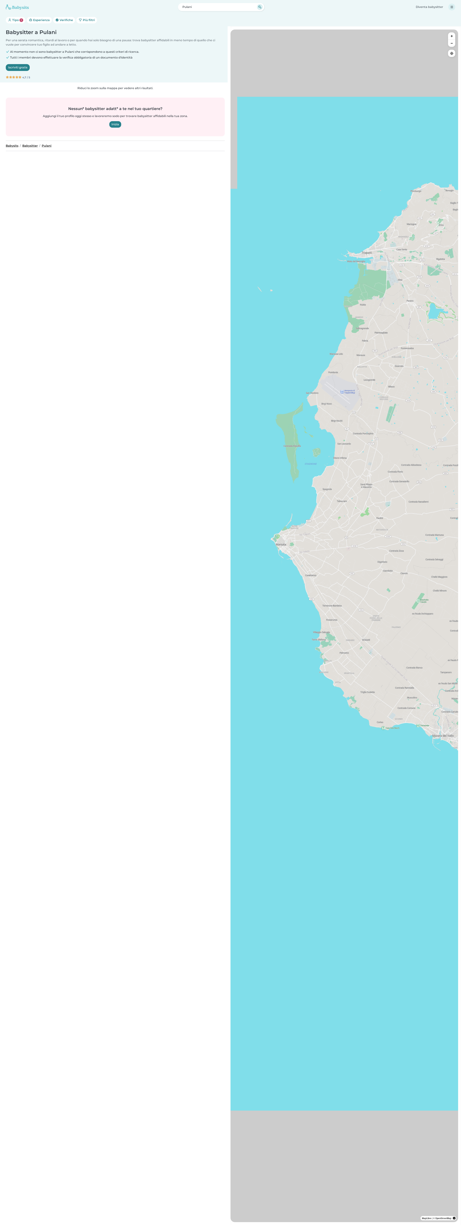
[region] (344, 626)
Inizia (115, 124)
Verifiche (66, 20)
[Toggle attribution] (454, 1218)
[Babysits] (17, 7)
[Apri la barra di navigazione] (451, 7)
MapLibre (426, 1218)
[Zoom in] (451, 36)
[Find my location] (451, 53)
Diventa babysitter (429, 7)
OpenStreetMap (443, 1218)
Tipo (17, 20)
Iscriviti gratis (17, 67)
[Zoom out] (451, 43)
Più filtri (88, 20)
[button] (445, 735)
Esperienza (41, 20)
